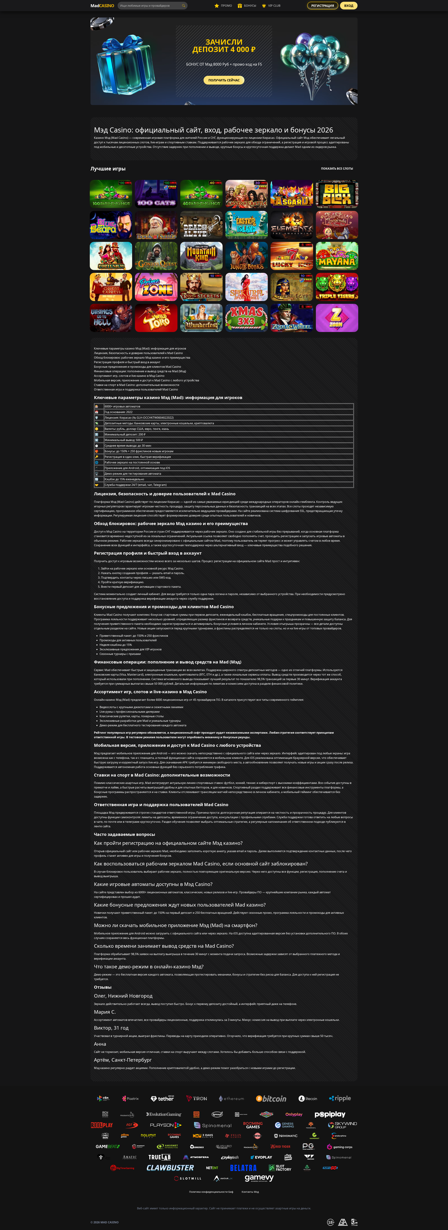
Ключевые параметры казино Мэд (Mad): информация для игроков (140, 348)
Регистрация (322, 6)
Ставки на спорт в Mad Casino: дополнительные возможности (136, 385)
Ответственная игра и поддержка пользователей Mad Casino (136, 389)
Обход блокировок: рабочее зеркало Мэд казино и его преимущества (142, 357)
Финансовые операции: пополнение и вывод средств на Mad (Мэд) (140, 371)
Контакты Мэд (250, 1191)
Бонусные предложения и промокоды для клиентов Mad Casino (137, 367)
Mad (102, 5)
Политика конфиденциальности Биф (211, 1191)
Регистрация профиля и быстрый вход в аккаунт (127, 362)
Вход (348, 6)
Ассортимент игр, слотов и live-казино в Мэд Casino (129, 376)
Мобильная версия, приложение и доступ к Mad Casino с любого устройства (146, 380)
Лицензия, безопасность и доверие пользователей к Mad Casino (138, 353)
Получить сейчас (224, 80)
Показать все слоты (337, 168)
